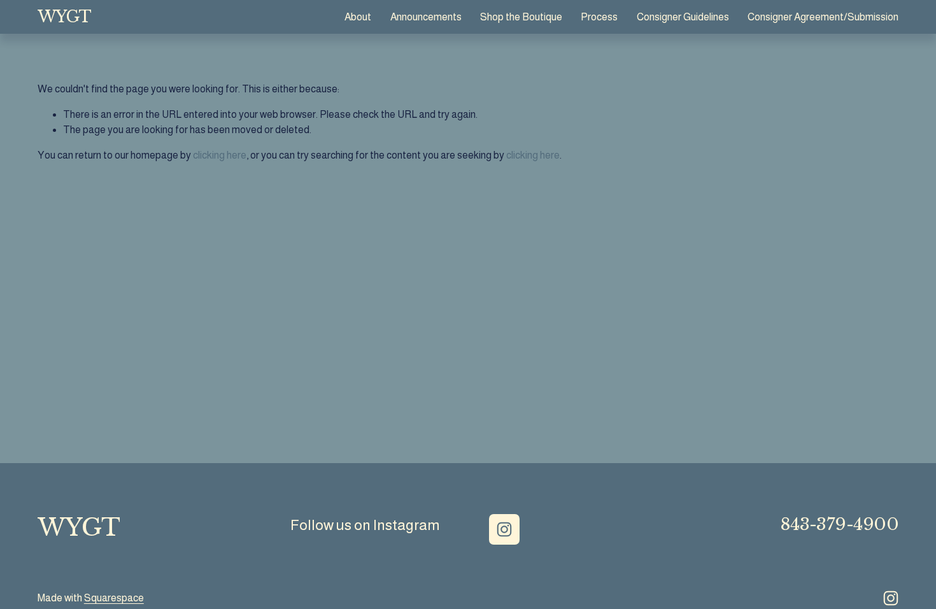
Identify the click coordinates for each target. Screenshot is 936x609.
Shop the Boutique (521, 16)
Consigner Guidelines (683, 16)
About (357, 16)
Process (599, 16)
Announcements (426, 16)
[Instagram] (504, 529)
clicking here (219, 155)
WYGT (65, 17)
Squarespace (114, 597)
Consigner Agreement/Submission (823, 16)
